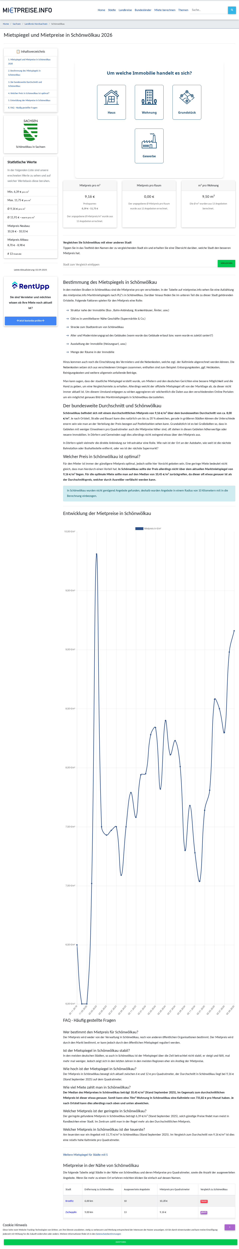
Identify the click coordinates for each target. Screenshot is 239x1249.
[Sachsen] (30, 130)
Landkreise (125, 10)
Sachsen (17, 24)
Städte (112, 10)
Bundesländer (143, 10)
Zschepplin (71, 1212)
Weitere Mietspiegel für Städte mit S (85, 1154)
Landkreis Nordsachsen (36, 24)
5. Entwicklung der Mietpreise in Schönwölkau (29, 100)
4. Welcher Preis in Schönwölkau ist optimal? (28, 93)
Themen (183, 10)
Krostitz (70, 1201)
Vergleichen (226, 263)
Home (101, 10)
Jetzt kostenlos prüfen (30, 321)
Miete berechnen (164, 10)
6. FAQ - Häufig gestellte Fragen (22, 108)
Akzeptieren (121, 1242)
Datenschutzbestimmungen (108, 1234)
